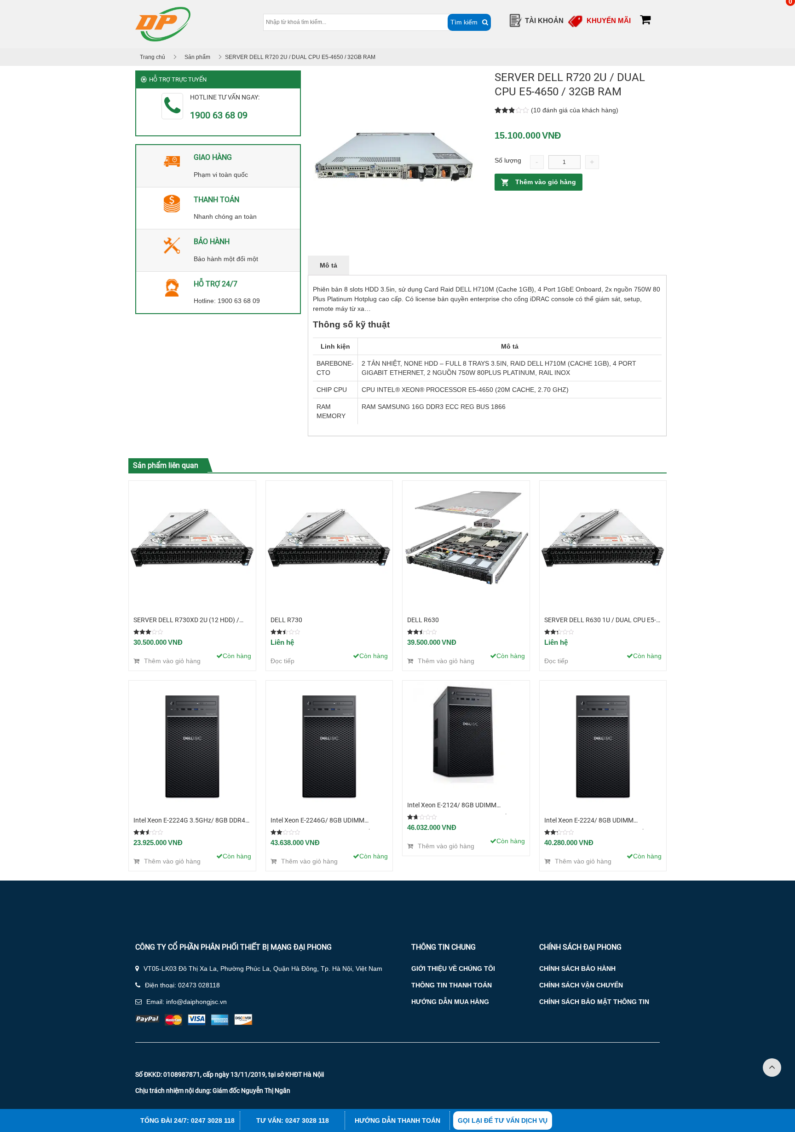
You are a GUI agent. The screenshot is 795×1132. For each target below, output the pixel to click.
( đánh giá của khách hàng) (574, 110)
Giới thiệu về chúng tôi (453, 968)
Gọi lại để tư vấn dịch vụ (502, 1120)
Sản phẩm (197, 57)
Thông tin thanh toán (451, 985)
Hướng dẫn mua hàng (450, 1001)
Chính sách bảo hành (577, 968)
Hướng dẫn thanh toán (397, 1120)
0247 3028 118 (213, 1120)
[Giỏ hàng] (645, 21)
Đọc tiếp (282, 661)
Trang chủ (152, 57)
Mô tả (328, 265)
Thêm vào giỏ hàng (545, 182)
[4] (394, 156)
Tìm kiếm (464, 22)
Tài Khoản (544, 20)
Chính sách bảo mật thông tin (594, 1001)
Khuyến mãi (609, 20)
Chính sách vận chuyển (581, 985)
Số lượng (508, 160)
